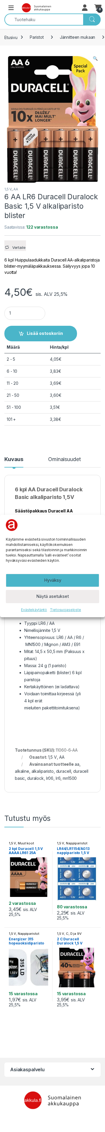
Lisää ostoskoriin (45, 333)
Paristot (37, 37)
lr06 (49, 778)
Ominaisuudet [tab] (64, 459)
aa (77, 764)
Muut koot (26, 843)
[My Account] (85, 7)
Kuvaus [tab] (13, 459)
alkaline (22, 771)
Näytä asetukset (52, 596)
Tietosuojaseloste (65, 610)
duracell (63, 771)
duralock (35, 778)
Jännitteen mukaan (77, 37)
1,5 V (8, 189)
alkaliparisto (43, 771)
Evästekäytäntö (34, 610)
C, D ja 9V (74, 934)
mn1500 (70, 778)
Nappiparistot (77, 843)
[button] (95, 58)
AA (15, 189)
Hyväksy (52, 580)
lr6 (58, 778)
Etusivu (11, 37)
